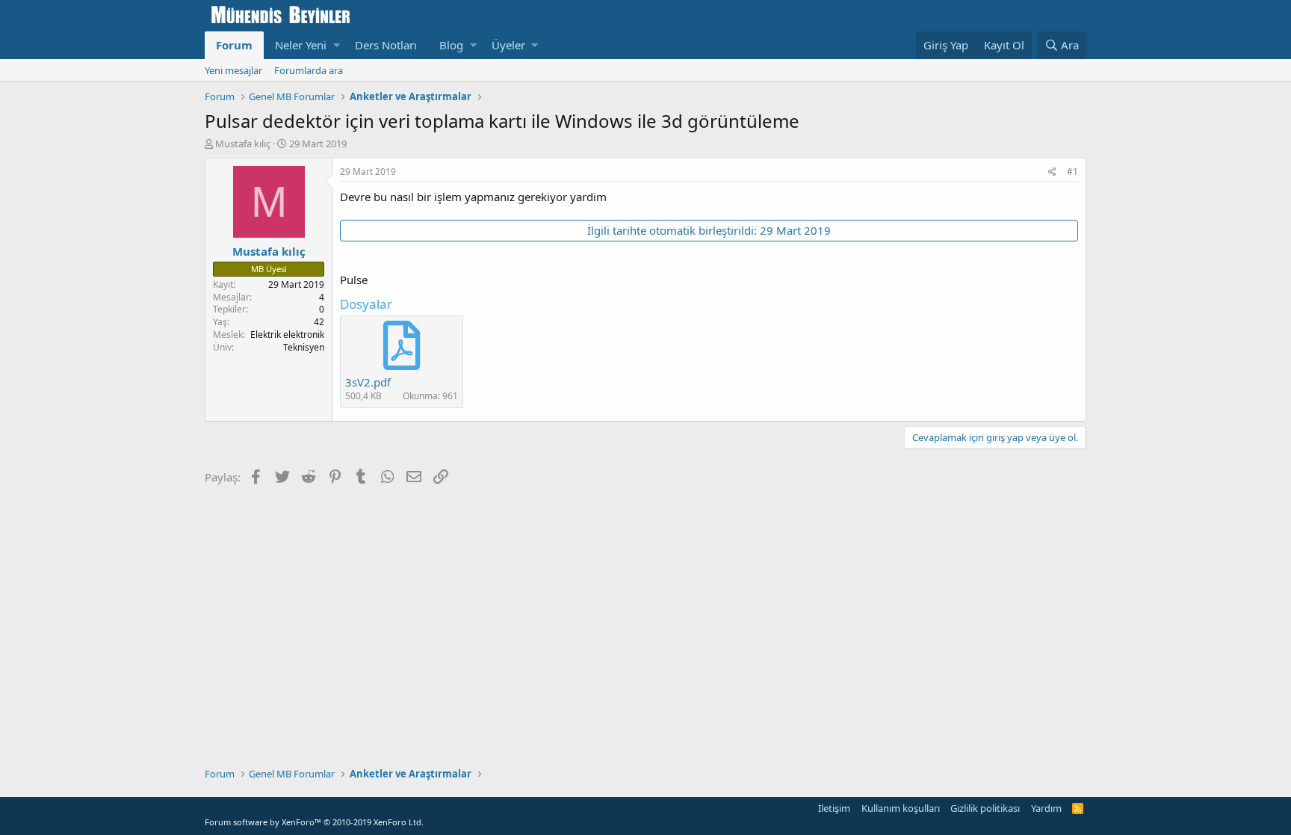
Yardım (1046, 808)
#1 (1072, 171)
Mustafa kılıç (242, 143)
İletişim (834, 808)
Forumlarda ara (308, 70)
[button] (336, 45)
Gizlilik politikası (985, 808)
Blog (451, 44)
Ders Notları (386, 44)
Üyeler (508, 44)
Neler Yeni (300, 44)
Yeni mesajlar (233, 70)
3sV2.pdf (368, 382)
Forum (234, 44)
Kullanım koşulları (900, 808)
